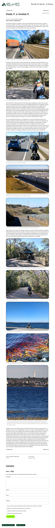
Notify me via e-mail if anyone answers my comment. (18, 508)
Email (7, 495)
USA (18, 456)
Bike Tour (12, 456)
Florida (15, 456)
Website (8, 500)
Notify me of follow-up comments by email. (16, 510)
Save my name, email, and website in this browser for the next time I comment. (24, 506)
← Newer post (9, 10)
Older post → (46, 10)
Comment (8, 476)
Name (7, 489)
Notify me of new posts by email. (14, 513)
